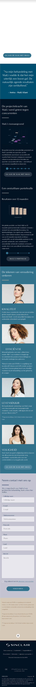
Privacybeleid (6, 654)
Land (5, 544)
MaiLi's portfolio (18, 259)
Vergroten (30, 676)
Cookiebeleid (17, 650)
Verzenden (18, 588)
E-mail (5, 506)
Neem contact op (7, 650)
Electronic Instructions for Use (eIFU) (18, 657)
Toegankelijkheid (27, 650)
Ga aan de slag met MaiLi (17, 55)
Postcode (6, 525)
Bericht (5, 554)
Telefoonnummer (8, 515)
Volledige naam (8, 496)
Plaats (5, 534)
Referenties (14, 654)
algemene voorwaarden (26, 581)
